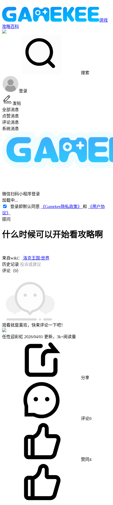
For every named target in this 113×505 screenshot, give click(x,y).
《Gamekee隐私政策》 (62, 206)
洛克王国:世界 (35, 258)
